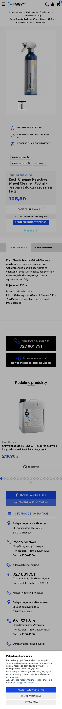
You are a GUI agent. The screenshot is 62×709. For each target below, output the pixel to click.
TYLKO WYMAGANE (31, 696)
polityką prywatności (23, 682)
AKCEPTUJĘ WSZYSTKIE (31, 690)
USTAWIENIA (31, 702)
